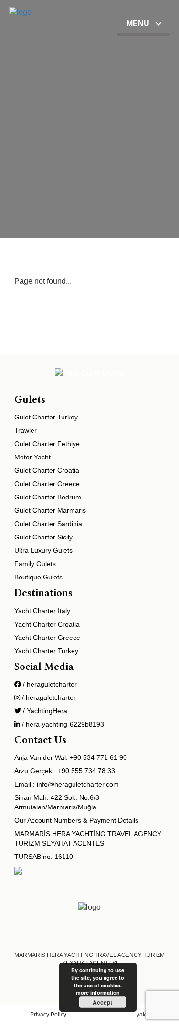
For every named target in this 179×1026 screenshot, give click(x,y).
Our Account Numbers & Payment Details (76, 820)
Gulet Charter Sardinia (48, 524)
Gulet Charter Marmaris (50, 510)
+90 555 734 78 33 (86, 771)
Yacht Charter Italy (42, 611)
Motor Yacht (32, 457)
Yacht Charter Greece (47, 637)
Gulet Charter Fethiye (47, 444)
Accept (102, 1002)
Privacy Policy (48, 1014)
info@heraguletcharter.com (78, 784)
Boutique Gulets (38, 577)
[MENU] (143, 34)
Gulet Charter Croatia (46, 470)
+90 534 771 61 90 (98, 757)
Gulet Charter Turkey (46, 417)
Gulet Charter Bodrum (47, 497)
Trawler (25, 430)
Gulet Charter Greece (47, 484)
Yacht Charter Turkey (46, 651)
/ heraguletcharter (49, 684)
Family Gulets (35, 564)
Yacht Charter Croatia (47, 624)
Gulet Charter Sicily (43, 537)
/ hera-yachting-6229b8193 (62, 724)
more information (98, 992)
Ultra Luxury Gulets (43, 550)
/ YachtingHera (44, 711)
